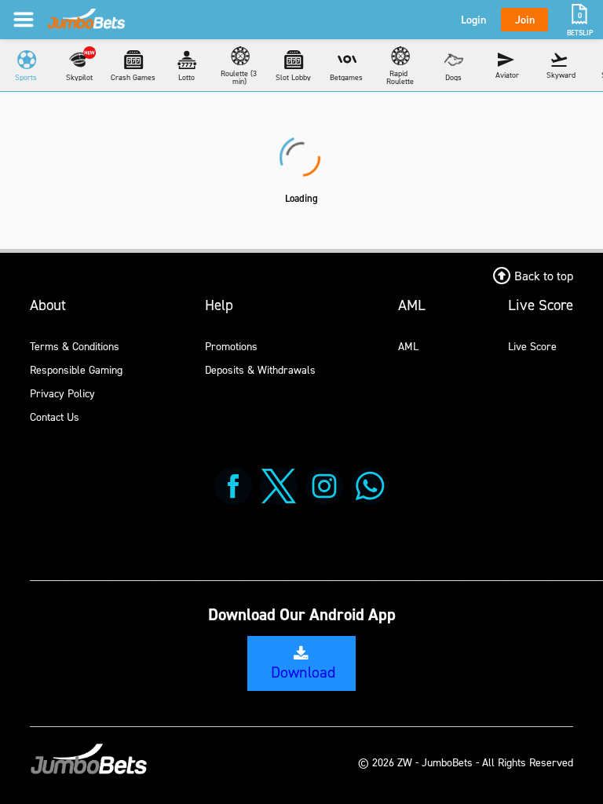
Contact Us (54, 416)
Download (303, 672)
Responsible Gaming (76, 369)
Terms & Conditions (74, 346)
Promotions (231, 346)
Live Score (532, 346)
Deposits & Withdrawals (260, 369)
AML (408, 346)
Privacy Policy (62, 393)
